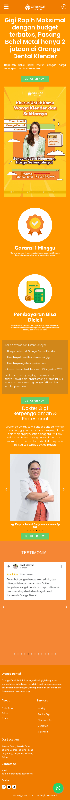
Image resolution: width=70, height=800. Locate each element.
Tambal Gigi (44, 714)
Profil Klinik (7, 708)
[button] (6, 489)
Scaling (41, 708)
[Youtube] (9, 787)
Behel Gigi (43, 725)
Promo (5, 718)
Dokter (5, 713)
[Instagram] (4, 787)
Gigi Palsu (43, 731)
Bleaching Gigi (45, 720)
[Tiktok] (14, 787)
